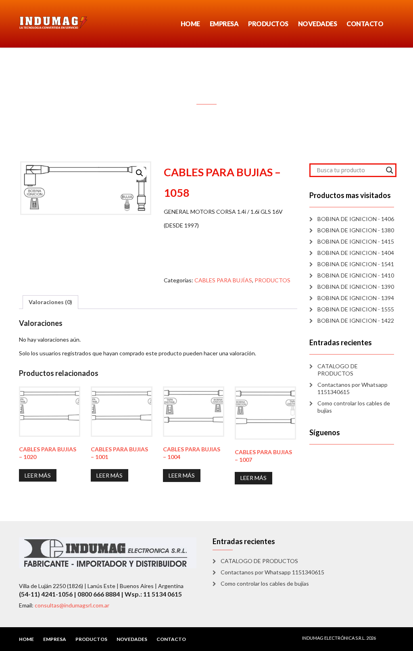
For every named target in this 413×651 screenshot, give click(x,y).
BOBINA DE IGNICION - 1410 (355, 275)
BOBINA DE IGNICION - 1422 (355, 320)
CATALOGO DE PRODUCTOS (337, 370)
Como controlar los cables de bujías (353, 407)
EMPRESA (224, 23)
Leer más (38, 475)
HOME (190, 23)
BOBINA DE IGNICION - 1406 (355, 218)
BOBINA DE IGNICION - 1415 (355, 241)
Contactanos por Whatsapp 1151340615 (352, 388)
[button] (139, 173)
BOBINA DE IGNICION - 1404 (355, 252)
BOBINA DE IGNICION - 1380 (355, 230)
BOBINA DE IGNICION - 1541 (355, 264)
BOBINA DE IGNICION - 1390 (355, 286)
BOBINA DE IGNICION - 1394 (355, 297)
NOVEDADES (317, 23)
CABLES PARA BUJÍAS (223, 280)
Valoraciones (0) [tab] (50, 301)
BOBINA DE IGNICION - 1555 (355, 309)
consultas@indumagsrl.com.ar (72, 605)
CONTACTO (364, 23)
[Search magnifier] (389, 170)
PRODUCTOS (268, 23)
